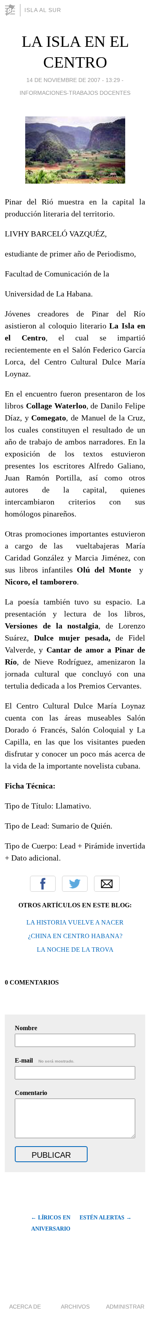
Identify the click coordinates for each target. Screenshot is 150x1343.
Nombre (26, 1028)
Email (107, 884)
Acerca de (25, 1306)
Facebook (43, 884)
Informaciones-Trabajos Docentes (75, 93)
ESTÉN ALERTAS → (106, 1218)
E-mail (44, 1060)
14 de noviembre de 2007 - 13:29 (73, 80)
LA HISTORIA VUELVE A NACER (75, 922)
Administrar (125, 1306)
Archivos (75, 1306)
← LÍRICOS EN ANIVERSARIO (50, 1223)
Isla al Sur (42, 10)
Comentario (31, 1092)
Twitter (75, 884)
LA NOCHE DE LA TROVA (75, 949)
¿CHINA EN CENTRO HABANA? (75, 936)
